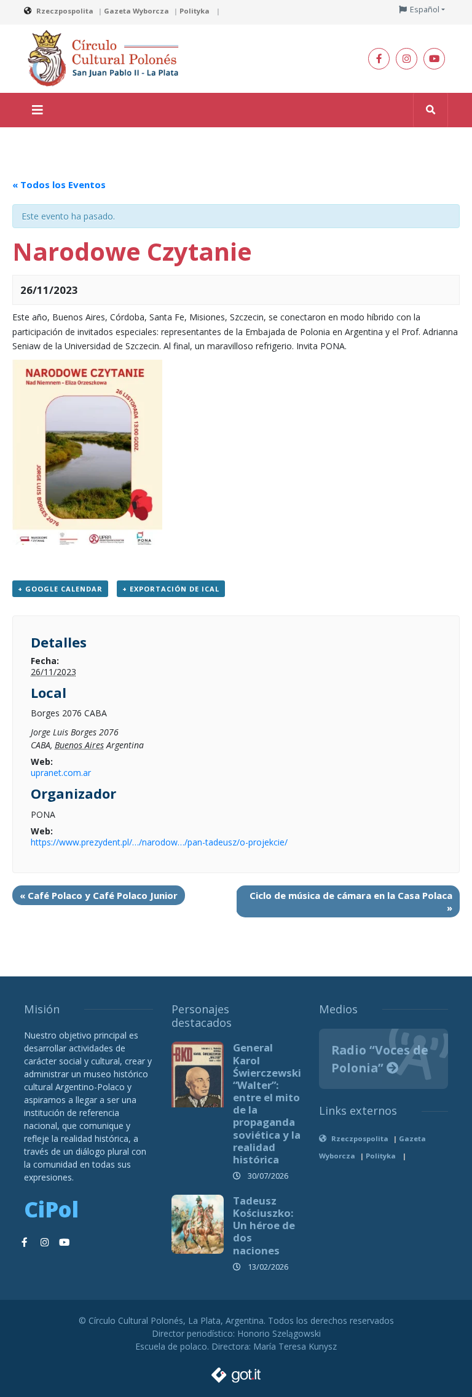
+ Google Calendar (60, 588)
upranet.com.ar (61, 772)
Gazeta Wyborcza (136, 10)
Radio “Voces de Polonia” (379, 1059)
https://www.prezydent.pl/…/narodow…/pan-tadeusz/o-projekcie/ (159, 842)
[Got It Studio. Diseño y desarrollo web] (236, 1371)
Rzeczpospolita (64, 10)
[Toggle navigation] (37, 110)
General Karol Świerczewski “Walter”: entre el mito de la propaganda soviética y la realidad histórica (267, 1103)
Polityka (195, 10)
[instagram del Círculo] (406, 58)
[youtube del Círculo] (434, 58)
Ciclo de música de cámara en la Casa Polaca (351, 901)
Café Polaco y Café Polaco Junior (99, 895)
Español (424, 9)
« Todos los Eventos (59, 184)
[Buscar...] (430, 110)
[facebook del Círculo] (379, 58)
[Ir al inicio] (107, 57)
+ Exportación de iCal (170, 588)
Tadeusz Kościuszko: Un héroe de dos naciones (264, 1225)
